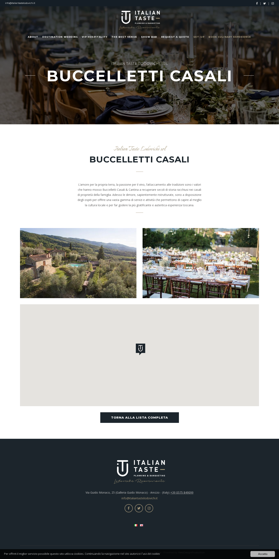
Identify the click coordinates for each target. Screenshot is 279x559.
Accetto (262, 554)
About (33, 36)
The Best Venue (124, 36)
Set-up (198, 36)
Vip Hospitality (94, 36)
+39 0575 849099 (181, 492)
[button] (141, 350)
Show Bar (149, 36)
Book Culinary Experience (230, 36)
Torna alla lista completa (139, 417)
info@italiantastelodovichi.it (20, 3)
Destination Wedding (60, 36)
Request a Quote (175, 36)
